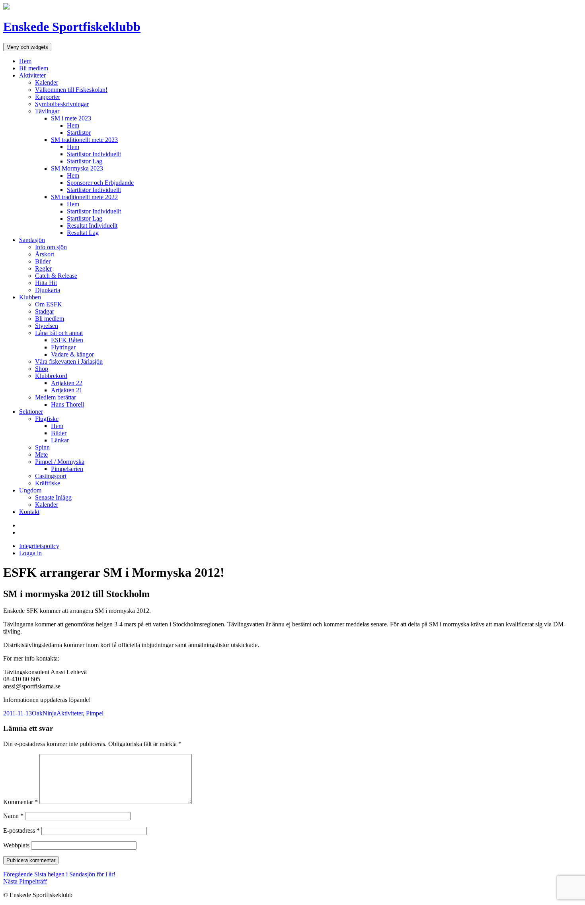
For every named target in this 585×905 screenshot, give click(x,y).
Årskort (44, 254)
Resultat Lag (83, 232)
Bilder (43, 261)
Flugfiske (46, 418)
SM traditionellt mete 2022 (84, 197)
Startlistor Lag (84, 161)
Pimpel (94, 713)
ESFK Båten (67, 340)
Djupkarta (47, 290)
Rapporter (47, 96)
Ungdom (30, 490)
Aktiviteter (32, 75)
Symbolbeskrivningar (62, 104)
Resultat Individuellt (92, 225)
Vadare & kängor (72, 354)
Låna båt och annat (59, 332)
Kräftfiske (47, 483)
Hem (25, 61)
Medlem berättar (55, 397)
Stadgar (44, 311)
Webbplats (16, 845)
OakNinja (44, 713)
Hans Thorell (67, 404)
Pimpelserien (67, 468)
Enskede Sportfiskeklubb (71, 26)
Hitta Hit (46, 282)
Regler (43, 268)
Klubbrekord (51, 375)
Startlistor (79, 132)
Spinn (42, 447)
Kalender (46, 82)
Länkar (60, 440)
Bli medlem (33, 68)
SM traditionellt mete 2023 (84, 139)
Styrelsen (46, 325)
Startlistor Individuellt (94, 154)
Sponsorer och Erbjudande (100, 182)
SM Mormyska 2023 (77, 168)
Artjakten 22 (66, 383)
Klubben (30, 297)
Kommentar (20, 801)
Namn (13, 815)
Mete (41, 454)
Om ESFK (48, 304)
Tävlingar (47, 111)
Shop (41, 368)
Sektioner (31, 411)
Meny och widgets (27, 47)
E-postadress (21, 830)
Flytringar (63, 347)
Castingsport (50, 476)
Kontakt (29, 511)
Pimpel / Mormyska (59, 461)
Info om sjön (51, 247)
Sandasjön (32, 239)
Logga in (30, 553)
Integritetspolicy (39, 546)
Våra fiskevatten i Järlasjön (69, 361)
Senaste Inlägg (53, 497)
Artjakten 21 (66, 390)
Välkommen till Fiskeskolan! (71, 89)
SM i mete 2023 (71, 118)
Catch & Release (56, 275)
